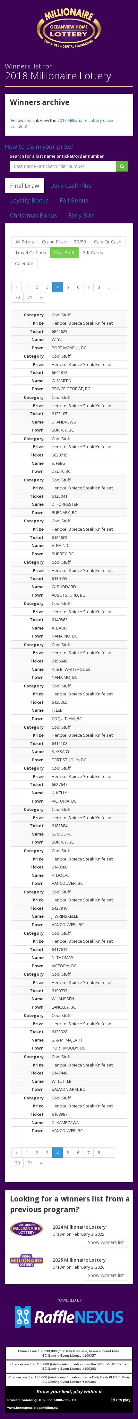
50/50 (80, 242)
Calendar (24, 263)
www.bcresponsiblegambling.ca (32, 1407)
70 (17, 297)
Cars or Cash (107, 242)
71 (30, 297)
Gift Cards (92, 253)
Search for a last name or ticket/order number (57, 156)
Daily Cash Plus (70, 185)
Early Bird (81, 215)
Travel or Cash (30, 253)
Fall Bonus (74, 200)
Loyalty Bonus (29, 200)
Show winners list (106, 1242)
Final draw (24, 185)
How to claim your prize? (39, 146)
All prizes (24, 242)
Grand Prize (54, 242)
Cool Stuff (64, 253)
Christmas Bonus (33, 215)
